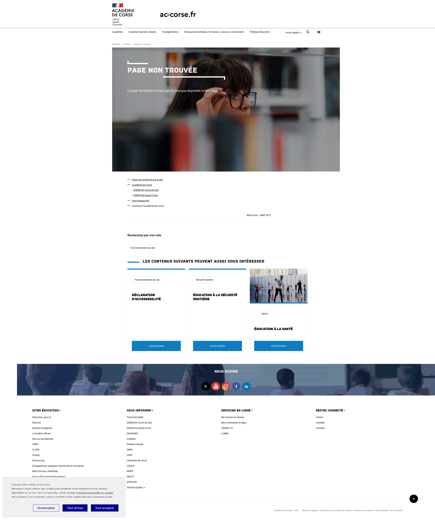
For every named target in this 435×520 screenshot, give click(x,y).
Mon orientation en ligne (234, 422)
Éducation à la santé (273, 329)
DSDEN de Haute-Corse (146, 195)
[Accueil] (129, 14)
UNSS (130, 449)
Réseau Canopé (135, 444)
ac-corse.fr (178, 14)
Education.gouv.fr (41, 417)
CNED (35, 444)
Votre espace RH (140, 200)
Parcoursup (38, 460)
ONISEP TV (227, 428)
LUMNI (225, 433)
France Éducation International (48, 476)
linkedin (246, 386)
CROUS (130, 465)
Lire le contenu (156, 345)
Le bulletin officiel (41, 433)
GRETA (130, 476)
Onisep (36, 455)
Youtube (320, 428)
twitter (205, 386)
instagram (226, 386)
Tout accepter (104, 508)
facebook (236, 386)
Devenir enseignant (42, 428)
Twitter (319, 417)
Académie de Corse (142, 184)
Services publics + (136, 487)
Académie (117, 32)
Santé (264, 313)
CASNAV (131, 438)
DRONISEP (132, 433)
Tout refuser (75, 508)
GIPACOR (132, 482)
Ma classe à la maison (232, 417)
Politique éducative (260, 32)
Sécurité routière (204, 279)
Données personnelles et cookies (94, 493)
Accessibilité (319, 32)
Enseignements (170, 32)
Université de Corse (137, 460)
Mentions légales (310, 510)
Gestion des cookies (364, 510)
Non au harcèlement (43, 438)
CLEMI (35, 449)
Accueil (115, 44)
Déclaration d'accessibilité (146, 297)
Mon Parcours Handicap (45, 471)
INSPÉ (130, 471)
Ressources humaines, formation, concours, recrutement (214, 32)
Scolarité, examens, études (142, 32)
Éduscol (36, 422)
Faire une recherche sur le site (147, 179)
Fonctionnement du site (142, 247)
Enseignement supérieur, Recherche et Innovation (58, 465)
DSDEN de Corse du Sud (146, 190)
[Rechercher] (308, 32)
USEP (130, 455)
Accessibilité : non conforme (389, 510)
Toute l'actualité (135, 417)
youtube (216, 386)
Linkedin (320, 422)
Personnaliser (46, 508)
